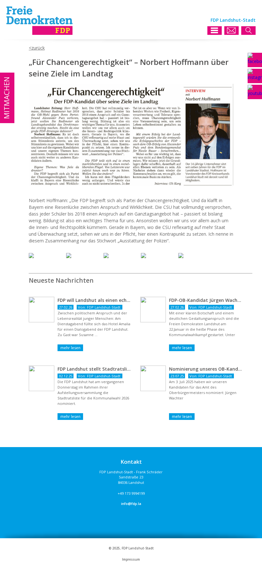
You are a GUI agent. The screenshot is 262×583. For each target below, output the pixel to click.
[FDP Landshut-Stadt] (39, 33)
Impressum (131, 559)
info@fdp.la (131, 503)
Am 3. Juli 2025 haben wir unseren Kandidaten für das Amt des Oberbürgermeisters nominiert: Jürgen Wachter (202, 389)
